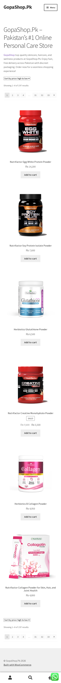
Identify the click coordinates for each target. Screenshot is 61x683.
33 (48, 95)
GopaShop (9, 54)
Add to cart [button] (30, 174)
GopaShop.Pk (18, 7)
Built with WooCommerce (17, 664)
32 (42, 95)
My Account (10, 677)
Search (30, 677)
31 (35, 95)
